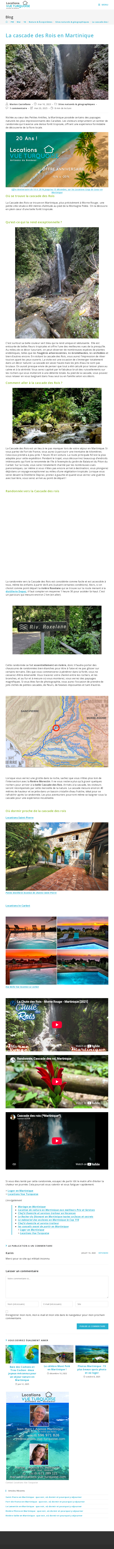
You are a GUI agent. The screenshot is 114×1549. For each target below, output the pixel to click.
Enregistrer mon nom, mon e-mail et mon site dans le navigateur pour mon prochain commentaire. (55, 1316)
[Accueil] (7, 22)
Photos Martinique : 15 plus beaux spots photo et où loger (91, 1369)
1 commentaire (18, 108)
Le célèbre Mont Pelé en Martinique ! (57, 1368)
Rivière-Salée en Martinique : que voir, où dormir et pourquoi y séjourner (44, 1515)
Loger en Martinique (20, 1190)
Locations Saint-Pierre (20, 817)
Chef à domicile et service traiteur (38, 1223)
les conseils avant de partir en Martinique (43, 1226)
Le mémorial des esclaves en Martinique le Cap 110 (48, 1219)
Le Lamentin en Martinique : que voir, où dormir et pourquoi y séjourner (44, 1506)
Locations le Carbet (18, 905)
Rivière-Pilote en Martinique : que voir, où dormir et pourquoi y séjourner (44, 1511)
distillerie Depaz (16, 591)
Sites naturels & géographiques (76, 104)
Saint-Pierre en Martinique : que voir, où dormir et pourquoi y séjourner (44, 1497)
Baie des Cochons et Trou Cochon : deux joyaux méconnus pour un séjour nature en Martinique (22, 1373)
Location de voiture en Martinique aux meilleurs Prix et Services (56, 1210)
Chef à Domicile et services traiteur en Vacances (47, 1213)
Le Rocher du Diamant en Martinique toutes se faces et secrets (55, 1216)
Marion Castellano (20, 104)
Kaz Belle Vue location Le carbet (22, 986)
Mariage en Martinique (32, 1206)
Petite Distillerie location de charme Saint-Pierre (31, 892)
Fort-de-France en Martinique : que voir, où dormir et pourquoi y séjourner (45, 1501)
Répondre (103, 1253)
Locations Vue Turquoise (23, 1194)
